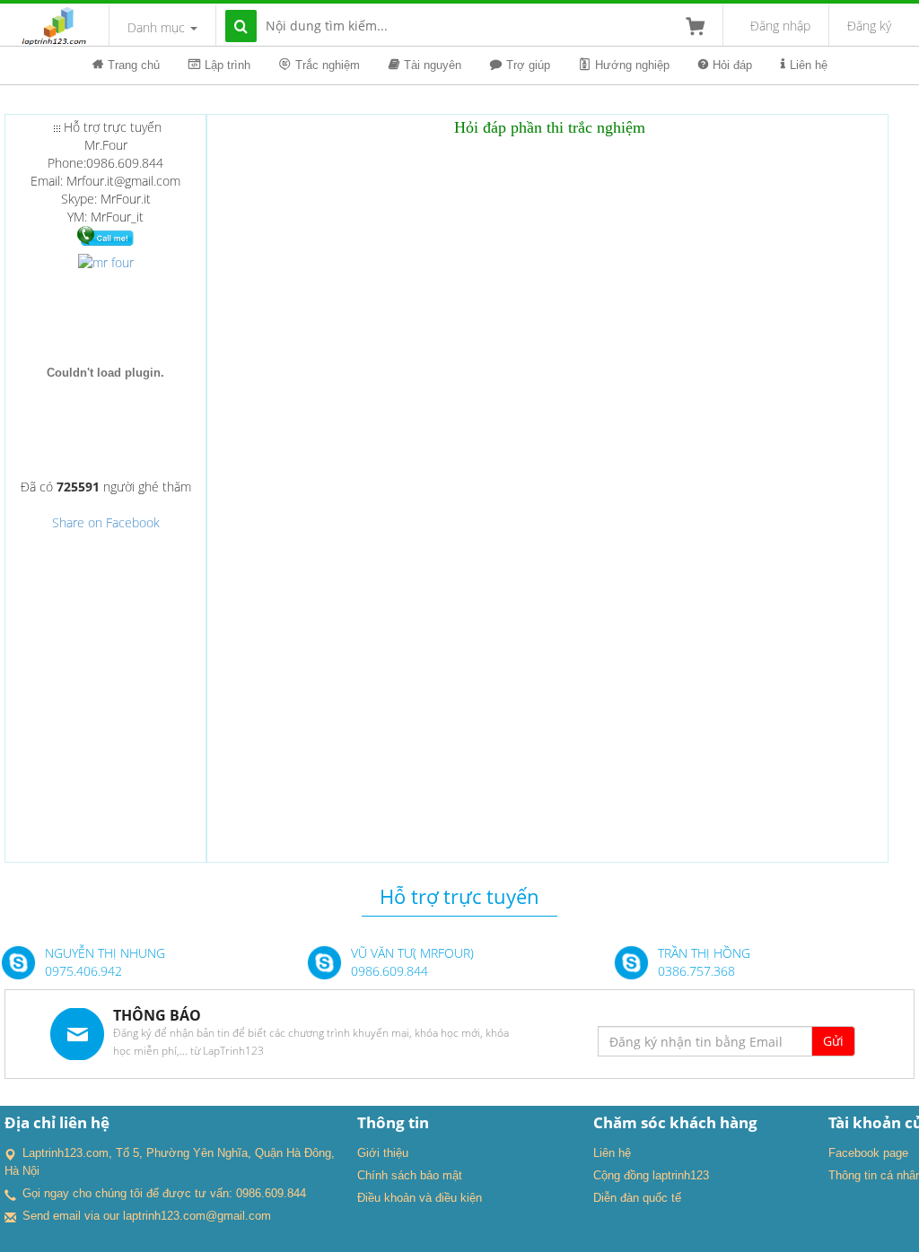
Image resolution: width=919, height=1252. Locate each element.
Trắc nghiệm (327, 65)
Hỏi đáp (732, 65)
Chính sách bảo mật (409, 1175)
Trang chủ (134, 65)
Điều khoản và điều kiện (419, 1197)
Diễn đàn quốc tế (637, 1197)
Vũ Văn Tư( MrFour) (412, 952)
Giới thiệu (382, 1153)
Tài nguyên (432, 65)
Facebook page (868, 1153)
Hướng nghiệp (632, 65)
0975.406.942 (83, 970)
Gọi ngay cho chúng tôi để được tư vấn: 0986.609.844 (164, 1193)
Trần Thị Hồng (704, 952)
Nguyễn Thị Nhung (105, 952)
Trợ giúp (528, 65)
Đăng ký (869, 25)
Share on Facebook (106, 522)
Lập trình (227, 65)
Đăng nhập (780, 25)
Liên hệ (808, 65)
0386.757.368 (696, 970)
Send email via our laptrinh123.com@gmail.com (146, 1215)
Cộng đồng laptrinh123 (651, 1175)
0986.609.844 (389, 970)
